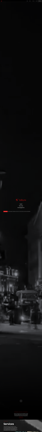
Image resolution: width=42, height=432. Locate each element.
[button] (30, 1)
